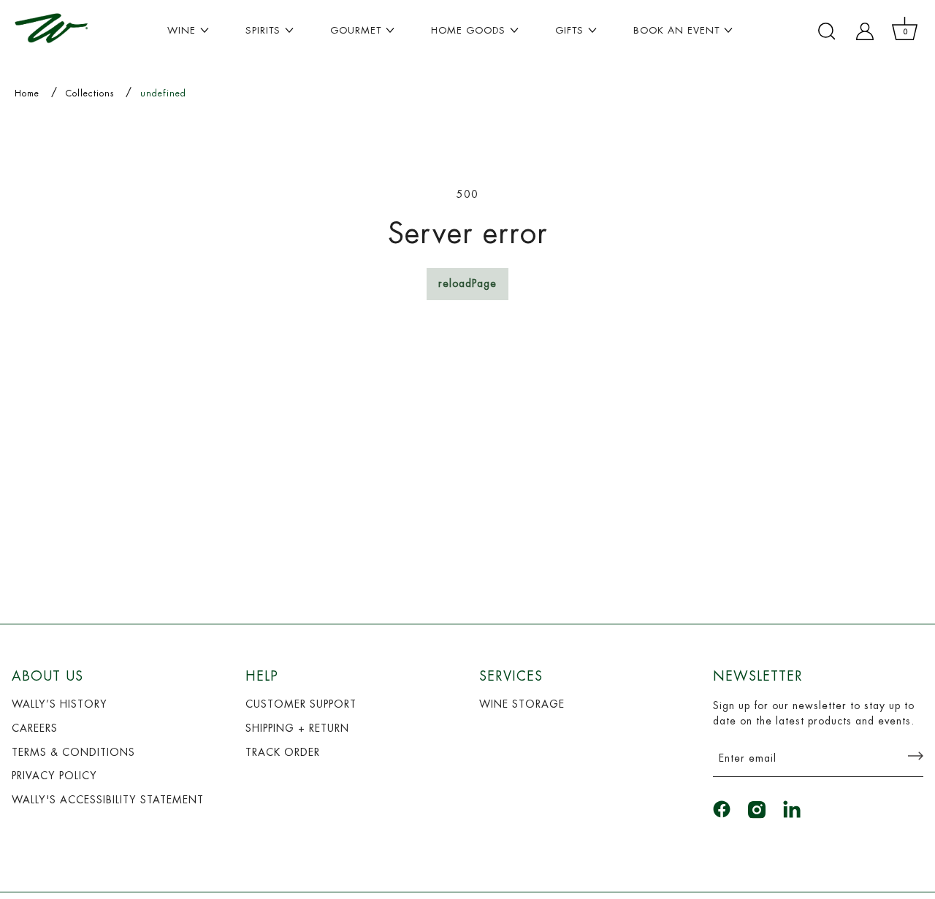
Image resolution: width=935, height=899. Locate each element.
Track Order (282, 752)
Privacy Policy (54, 775)
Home (27, 93)
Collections (90, 93)
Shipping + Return (297, 728)
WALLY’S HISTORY (59, 704)
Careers (35, 728)
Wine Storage (522, 704)
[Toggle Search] (827, 31)
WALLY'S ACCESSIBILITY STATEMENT (108, 799)
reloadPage (467, 283)
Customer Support (300, 704)
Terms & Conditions (73, 752)
